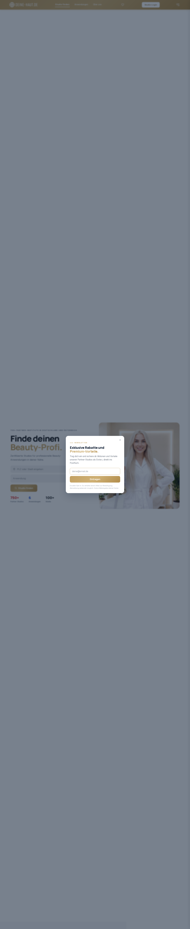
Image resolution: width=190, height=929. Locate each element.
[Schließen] (120, 440)
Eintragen (95, 479)
